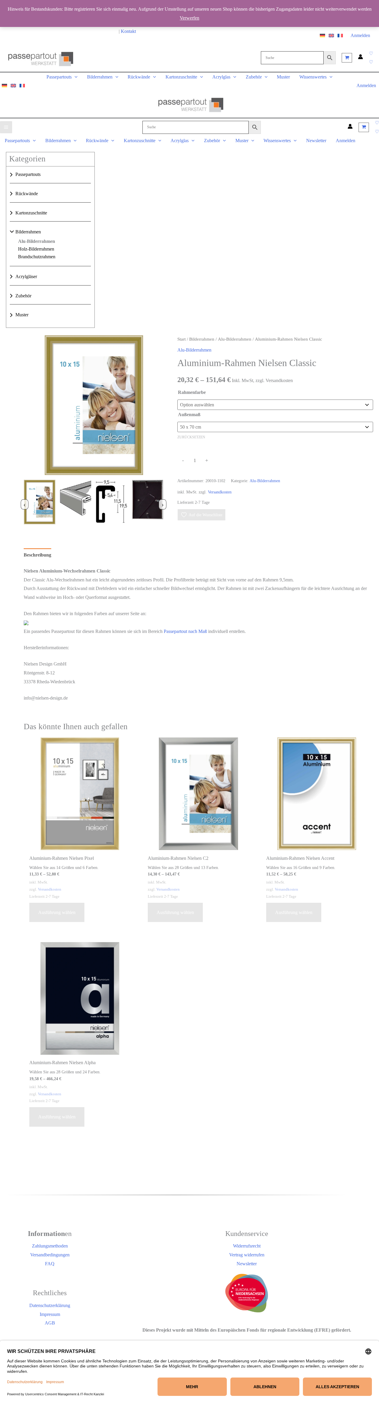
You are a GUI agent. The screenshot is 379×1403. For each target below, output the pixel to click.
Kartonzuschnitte (31, 212)
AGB (50, 1322)
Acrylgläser (26, 276)
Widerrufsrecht (247, 1245)
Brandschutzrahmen (36, 256)
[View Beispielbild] (39, 503)
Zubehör (23, 295)
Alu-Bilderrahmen (36, 241)
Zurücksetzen (191, 437)
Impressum (50, 1314)
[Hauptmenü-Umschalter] (6, 127)
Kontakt (128, 31)
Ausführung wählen (57, 912)
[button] (371, 53)
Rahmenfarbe (192, 392)
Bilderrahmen (28, 232)
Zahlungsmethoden (50, 1245)
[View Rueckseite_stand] (147, 503)
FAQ (49, 1263)
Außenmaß (189, 414)
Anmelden (360, 35)
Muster (21, 315)
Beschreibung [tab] (37, 554)
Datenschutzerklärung (49, 1305)
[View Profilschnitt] (112, 503)
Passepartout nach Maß (185, 631)
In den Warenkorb (241, 462)
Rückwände (26, 193)
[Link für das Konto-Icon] (360, 57)
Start (181, 339)
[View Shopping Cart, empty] (347, 57)
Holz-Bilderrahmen (36, 248)
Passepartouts (28, 174)
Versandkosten (220, 492)
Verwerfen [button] (189, 17)
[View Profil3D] (75, 503)
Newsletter (247, 1263)
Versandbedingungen (50, 1254)
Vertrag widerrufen (246, 1254)
